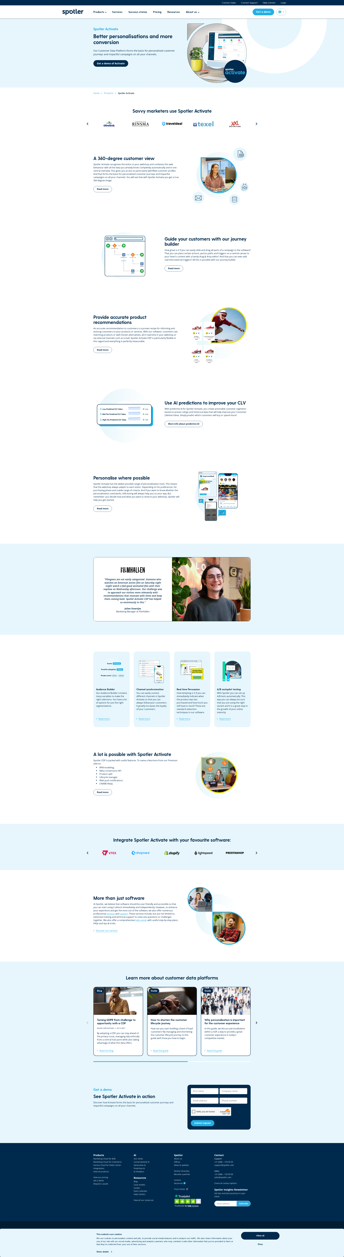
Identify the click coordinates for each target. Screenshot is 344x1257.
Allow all (260, 1235)
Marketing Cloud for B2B (104, 1158)
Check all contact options (225, 1183)
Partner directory (181, 1171)
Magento (235, 853)
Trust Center (180, 1189)
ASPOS (203, 853)
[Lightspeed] (140, 853)
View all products (101, 1171)
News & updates (181, 1165)
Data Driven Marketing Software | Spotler (72, 12)
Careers (177, 1180)
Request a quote (100, 1183)
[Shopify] (109, 853)
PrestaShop (172, 853)
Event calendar (140, 1191)
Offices (177, 1162)
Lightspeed (140, 853)
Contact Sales (229, 3)
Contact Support (249, 3)
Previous (87, 123)
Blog (136, 1181)
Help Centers (269, 3)
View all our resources (144, 1200)
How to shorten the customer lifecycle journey (172, 1021)
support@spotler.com (224, 1165)
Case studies (139, 1184)
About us (178, 1158)
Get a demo (98, 1180)
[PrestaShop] (172, 853)
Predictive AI (139, 1168)
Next (256, 123)
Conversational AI (141, 1162)
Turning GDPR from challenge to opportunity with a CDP (118, 1021)
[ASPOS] (203, 853)
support (124, 913)
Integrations (98, 1168)
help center (141, 920)
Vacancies (179, 1183)
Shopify (109, 853)
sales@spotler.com (222, 1177)
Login (283, 3)
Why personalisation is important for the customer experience (225, 1021)
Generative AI (140, 1165)
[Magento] (235, 853)
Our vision (138, 1158)
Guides (137, 1188)
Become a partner (182, 1174)
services (111, 913)
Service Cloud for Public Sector (107, 1165)
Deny (260, 1244)
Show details (102, 1252)
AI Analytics (139, 1171)
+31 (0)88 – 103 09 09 (223, 1162)
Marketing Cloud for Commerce (107, 1162)
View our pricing (100, 1177)
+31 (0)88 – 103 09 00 (223, 1174)
